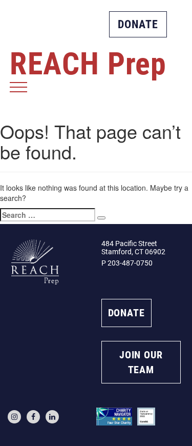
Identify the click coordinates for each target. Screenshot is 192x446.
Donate (138, 24)
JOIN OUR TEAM (140, 362)
